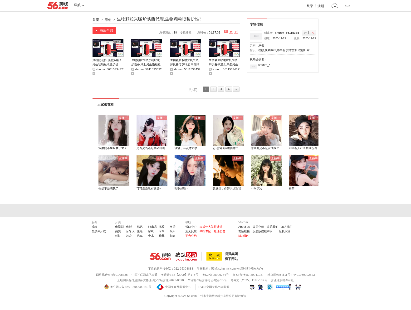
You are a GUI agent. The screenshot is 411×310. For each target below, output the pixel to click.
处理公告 (219, 231)
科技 (118, 235)
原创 (108, 20)
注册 (321, 6)
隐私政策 (284, 231)
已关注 (309, 33)
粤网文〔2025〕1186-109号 (249, 280)
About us (244, 226)
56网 (160, 256)
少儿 (151, 235)
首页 (96, 20)
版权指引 (244, 235)
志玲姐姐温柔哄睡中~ (226, 148)
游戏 (151, 231)
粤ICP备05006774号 (215, 274)
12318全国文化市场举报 (213, 287)
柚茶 (291, 188)
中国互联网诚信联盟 (144, 274)
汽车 (140, 235)
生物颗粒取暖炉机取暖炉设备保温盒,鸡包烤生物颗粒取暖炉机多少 (223, 62)
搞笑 (118, 231)
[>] (335, 6)
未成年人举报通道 (211, 226)
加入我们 (287, 226)
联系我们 (272, 226)
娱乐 (173, 231)
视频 (94, 226)
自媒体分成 (99, 231)
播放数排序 (236, 32)
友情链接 (244, 231)
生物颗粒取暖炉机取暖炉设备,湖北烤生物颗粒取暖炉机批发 (146, 62)
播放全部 (106, 30)
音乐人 (130, 231)
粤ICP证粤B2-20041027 (248, 274)
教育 (129, 235)
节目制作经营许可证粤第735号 (207, 280)
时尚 (162, 231)
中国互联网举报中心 (178, 287)
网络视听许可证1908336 (112, 274)
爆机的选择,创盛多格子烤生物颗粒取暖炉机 (107, 62)
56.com (57, 6)
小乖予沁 (256, 188)
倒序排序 (226, 32)
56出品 (152, 226)
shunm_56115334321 (289, 32)
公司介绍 (258, 226)
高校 (162, 226)
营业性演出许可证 (282, 280)
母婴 (162, 235)
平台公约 (191, 235)
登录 (310, 6)
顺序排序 (231, 32)
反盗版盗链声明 (263, 231)
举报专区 (205, 231)
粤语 (173, 226)
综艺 (140, 226)
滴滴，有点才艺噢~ (187, 148)
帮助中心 (191, 226)
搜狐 (223, 256)
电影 (129, 226)
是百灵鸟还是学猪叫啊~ (152, 148)
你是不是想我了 (108, 188)
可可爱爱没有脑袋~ (149, 188)
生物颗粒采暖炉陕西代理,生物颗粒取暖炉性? (159, 19)
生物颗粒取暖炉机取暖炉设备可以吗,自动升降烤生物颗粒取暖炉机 (184, 62)
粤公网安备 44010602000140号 (130, 287)
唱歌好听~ (181, 188)
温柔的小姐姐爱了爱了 (112, 148)
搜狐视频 (188, 256)
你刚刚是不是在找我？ (265, 148)
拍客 (173, 235)
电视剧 (119, 226)
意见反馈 (191, 231)
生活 (140, 231)
